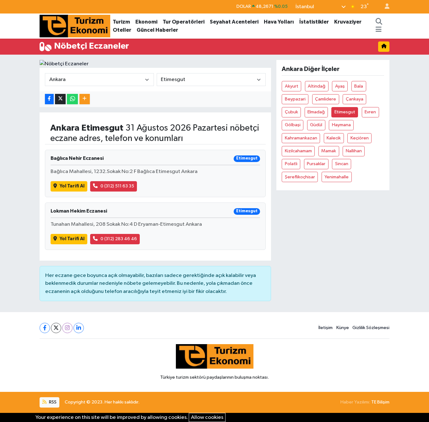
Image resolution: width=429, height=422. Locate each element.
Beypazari (295, 99)
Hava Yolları (279, 21)
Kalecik (334, 138)
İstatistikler (314, 21)
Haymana (341, 124)
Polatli (291, 163)
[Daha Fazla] (84, 99)
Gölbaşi (293, 124)
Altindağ (316, 86)
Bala (358, 86)
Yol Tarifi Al (72, 186)
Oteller (122, 30)
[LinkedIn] (78, 328)
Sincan (341, 163)
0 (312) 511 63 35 (117, 186)
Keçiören (359, 138)
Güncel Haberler (157, 30)
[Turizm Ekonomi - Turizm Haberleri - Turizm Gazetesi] (75, 25)
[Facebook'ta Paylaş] (49, 99)
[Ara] (379, 22)
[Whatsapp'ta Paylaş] (72, 99)
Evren (370, 112)
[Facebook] (45, 328)
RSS (52, 402)
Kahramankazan (301, 138)
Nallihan (354, 151)
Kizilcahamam (298, 151)
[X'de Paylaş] (60, 99)
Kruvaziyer (347, 21)
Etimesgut (344, 112)
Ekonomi (146, 21)
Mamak (328, 151)
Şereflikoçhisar (300, 177)
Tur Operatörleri (183, 21)
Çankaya (354, 99)
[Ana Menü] (379, 30)
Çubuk (291, 112)
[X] (56, 328)
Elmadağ (316, 112)
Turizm (121, 21)
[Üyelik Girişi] (384, 7)
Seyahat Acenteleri (234, 21)
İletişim (325, 327)
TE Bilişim (380, 402)
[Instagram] (67, 328)
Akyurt (291, 86)
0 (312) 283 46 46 (118, 238)
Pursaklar (316, 163)
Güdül (316, 124)
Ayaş (340, 86)
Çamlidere (325, 99)
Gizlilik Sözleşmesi (370, 327)
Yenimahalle (336, 177)
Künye (342, 327)
